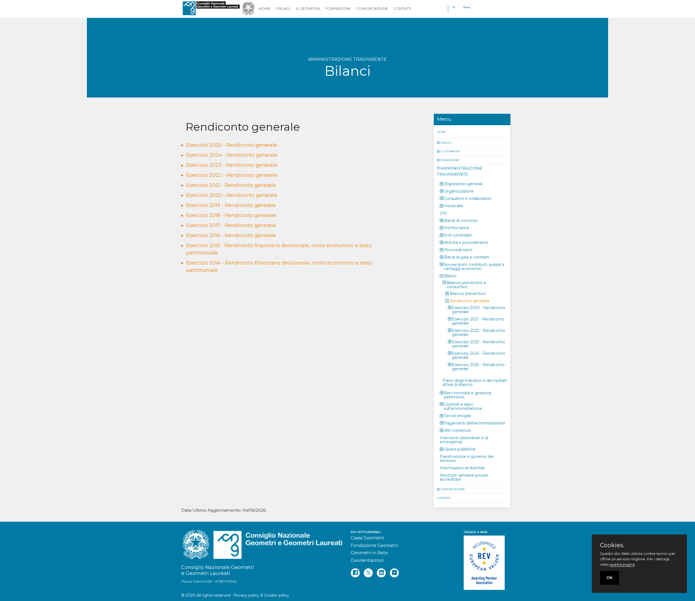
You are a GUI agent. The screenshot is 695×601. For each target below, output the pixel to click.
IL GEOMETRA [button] (308, 8)
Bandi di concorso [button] (461, 220)
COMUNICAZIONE (452, 489)
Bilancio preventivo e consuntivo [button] (466, 284)
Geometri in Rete (369, 552)
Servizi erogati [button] (457, 415)
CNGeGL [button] (283, 8)
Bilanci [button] (450, 275)
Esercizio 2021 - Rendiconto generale (231, 185)
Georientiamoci (367, 560)
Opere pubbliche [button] (460, 448)
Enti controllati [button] (458, 234)
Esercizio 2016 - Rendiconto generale (231, 235)
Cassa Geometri (367, 537)
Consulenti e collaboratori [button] (467, 198)
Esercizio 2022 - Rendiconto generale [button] (478, 332)
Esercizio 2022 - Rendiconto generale (231, 175)
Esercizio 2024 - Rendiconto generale (231, 155)
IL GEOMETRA (450, 151)
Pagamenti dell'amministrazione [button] (474, 422)
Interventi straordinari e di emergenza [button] (464, 439)
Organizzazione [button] (459, 190)
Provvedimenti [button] (458, 249)
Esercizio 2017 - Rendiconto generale (231, 225)
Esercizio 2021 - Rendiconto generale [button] (478, 320)
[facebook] (355, 572)
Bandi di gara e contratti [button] (466, 256)
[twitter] (368, 572)
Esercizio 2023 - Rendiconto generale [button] (478, 343)
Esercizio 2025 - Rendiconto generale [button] (478, 366)
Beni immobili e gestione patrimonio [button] (467, 394)
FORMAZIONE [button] (338, 8)
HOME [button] (264, 8)
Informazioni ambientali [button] (462, 467)
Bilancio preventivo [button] (468, 293)
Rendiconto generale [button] (469, 300)
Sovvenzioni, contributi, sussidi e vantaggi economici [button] (474, 266)
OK (609, 577)
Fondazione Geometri (374, 545)
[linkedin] (381, 572)
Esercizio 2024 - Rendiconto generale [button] (478, 355)
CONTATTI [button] (402, 8)
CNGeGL (446, 142)
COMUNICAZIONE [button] (372, 8)
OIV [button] (443, 212)
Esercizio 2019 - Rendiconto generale (231, 205)
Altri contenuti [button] (457, 430)
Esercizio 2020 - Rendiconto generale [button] (479, 309)
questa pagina (622, 564)
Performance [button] (456, 227)
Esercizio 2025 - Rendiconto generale (231, 145)
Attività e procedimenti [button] (466, 242)
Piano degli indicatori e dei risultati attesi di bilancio (475, 382)
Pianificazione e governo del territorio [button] (467, 458)
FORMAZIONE (450, 160)
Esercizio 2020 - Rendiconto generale (231, 195)
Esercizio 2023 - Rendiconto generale (231, 165)
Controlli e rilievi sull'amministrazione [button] (463, 406)
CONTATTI (443, 497)
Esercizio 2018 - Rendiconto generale (231, 215)
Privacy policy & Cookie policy (261, 595)
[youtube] (394, 572)
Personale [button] (453, 205)
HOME (441, 131)
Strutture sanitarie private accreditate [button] (464, 477)
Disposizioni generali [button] (463, 183)
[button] (438, 142)
